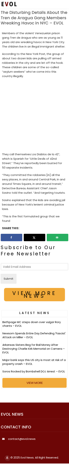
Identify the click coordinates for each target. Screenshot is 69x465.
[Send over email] (57, 237)
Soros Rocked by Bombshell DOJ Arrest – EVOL (33, 371)
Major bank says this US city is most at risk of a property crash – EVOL (34, 362)
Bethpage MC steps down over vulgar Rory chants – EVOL (31, 324)
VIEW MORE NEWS (34, 295)
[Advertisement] (34, 116)
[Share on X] (34, 237)
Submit (8, 279)
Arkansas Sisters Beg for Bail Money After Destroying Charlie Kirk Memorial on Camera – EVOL (33, 348)
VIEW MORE (34, 383)
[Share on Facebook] (11, 237)
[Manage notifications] (7, 458)
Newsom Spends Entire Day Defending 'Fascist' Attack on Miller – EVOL (34, 335)
